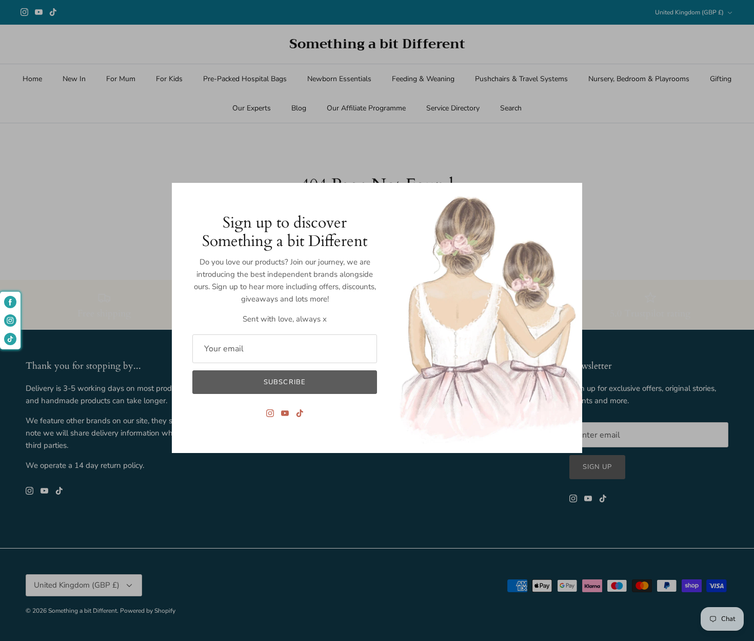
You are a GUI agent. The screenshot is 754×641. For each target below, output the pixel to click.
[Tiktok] (300, 413)
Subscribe (284, 382)
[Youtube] (285, 413)
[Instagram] (270, 413)
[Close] (569, 195)
